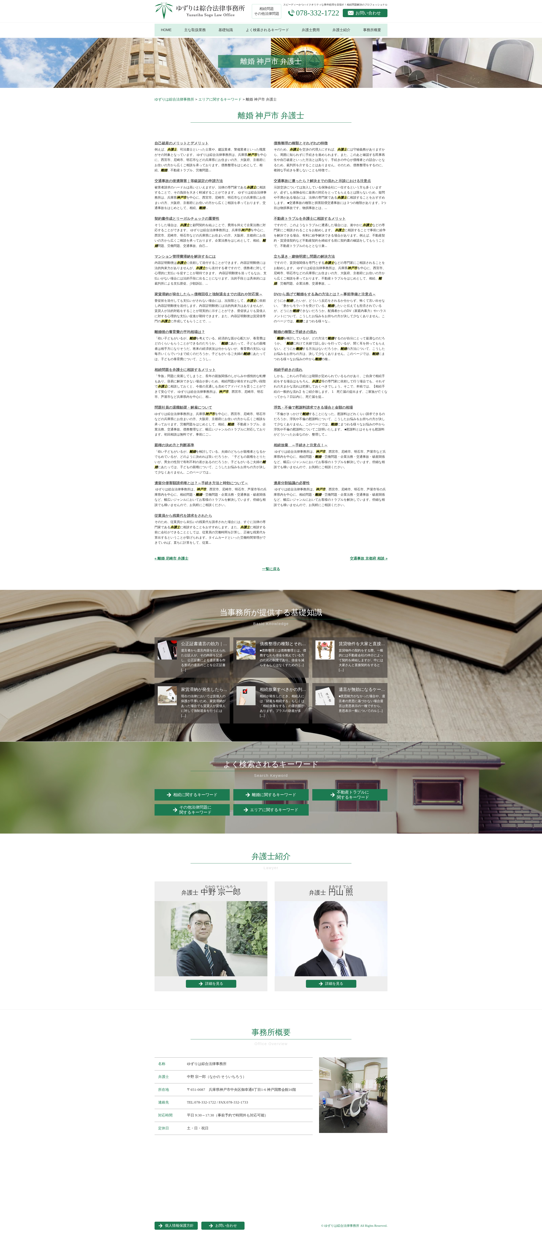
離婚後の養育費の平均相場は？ (180, 332)
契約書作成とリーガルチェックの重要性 (187, 219)
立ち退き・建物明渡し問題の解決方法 (304, 256)
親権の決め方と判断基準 (174, 445)
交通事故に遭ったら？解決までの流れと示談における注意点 (322, 181)
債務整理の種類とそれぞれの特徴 (301, 143)
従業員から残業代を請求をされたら (183, 516)
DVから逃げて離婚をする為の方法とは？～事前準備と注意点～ (325, 294)
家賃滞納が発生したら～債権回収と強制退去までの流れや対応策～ (209, 294)
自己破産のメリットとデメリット (182, 143)
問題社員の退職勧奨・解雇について (183, 407)
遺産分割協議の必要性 (292, 483)
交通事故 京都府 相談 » (368, 558)
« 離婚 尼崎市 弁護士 (171, 558)
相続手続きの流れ (288, 370)
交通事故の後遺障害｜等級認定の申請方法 (189, 181)
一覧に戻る (271, 569)
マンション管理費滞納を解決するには (185, 256)
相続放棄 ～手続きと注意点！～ (301, 445)
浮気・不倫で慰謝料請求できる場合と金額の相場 (313, 407)
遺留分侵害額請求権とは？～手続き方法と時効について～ (201, 483)
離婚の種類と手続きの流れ (295, 332)
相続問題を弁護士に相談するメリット (185, 370)
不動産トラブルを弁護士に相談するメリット (310, 219)
